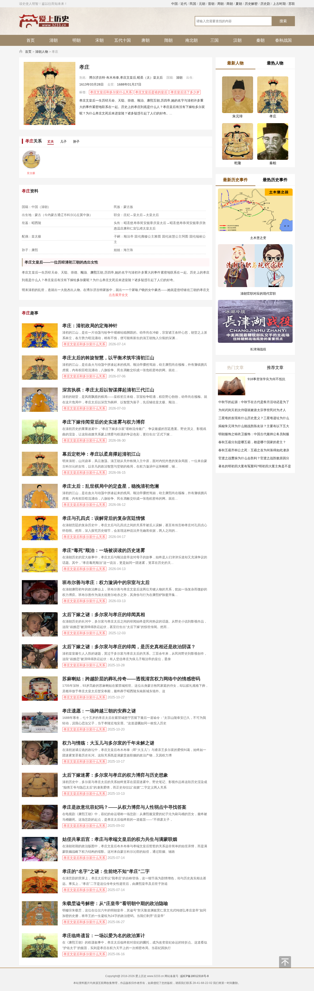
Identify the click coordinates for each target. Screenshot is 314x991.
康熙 (93, 272)
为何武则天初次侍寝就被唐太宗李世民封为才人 (252, 410)
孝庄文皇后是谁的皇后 (151, 92)
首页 (30, 40)
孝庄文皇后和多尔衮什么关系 (111, 92)
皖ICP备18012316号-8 (194, 976)
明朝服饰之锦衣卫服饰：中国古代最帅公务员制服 (253, 434)
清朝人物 (41, 51)
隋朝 (168, 40)
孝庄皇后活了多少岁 (185, 92)
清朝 (53, 40)
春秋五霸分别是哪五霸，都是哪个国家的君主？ (252, 442)
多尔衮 (81, 280)
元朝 (202, 4)
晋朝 (211, 4)
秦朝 (260, 40)
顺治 (83, 272)
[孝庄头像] (49, 93)
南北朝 (191, 40)
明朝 (76, 40)
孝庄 (28, 262)
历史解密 (251, 4)
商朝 (229, 4)
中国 (174, 4)
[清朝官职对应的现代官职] (255, 260)
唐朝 (145, 40)
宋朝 (99, 40)
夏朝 (239, 4)
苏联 (291, 4)
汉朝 (237, 40)
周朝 (220, 4)
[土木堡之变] (255, 209)
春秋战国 (283, 40)
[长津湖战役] (255, 311)
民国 (193, 4)
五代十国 (122, 40)
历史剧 (265, 4)
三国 (214, 40)
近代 (183, 4)
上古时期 (279, 4)
